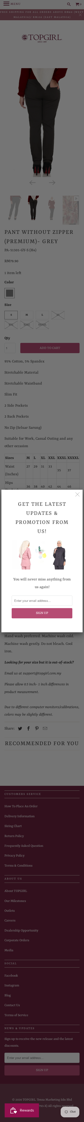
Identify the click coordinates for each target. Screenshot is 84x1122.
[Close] (77, 495)
